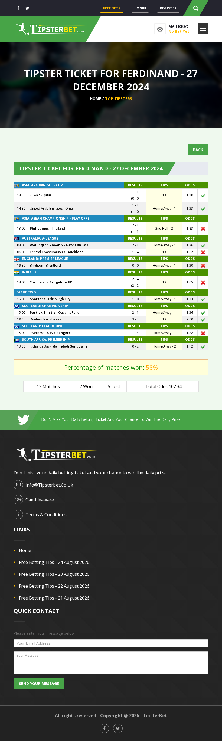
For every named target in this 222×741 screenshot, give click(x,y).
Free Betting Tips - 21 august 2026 (54, 598)
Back (198, 149)
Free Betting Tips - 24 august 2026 (54, 562)
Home (95, 98)
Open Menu (203, 28)
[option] (124, 419)
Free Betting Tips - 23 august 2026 (54, 574)
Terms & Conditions (46, 515)
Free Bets (111, 8)
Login (140, 8)
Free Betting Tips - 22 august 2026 (54, 586)
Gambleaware (39, 500)
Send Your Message (39, 683)
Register (168, 8)
